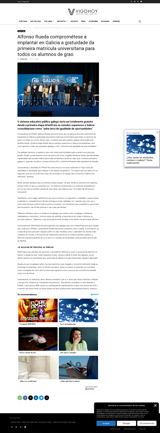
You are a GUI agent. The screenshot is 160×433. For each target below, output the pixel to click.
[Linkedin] (36, 397)
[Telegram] (41, 397)
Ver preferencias (147, 423)
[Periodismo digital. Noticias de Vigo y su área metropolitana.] (83, 12)
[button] (155, 405)
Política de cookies (115, 428)
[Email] (46, 397)
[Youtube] (141, 1)
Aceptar (106, 423)
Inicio (19, 28)
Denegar (126, 423)
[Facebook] (131, 1)
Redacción (24, 59)
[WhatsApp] (19, 397)
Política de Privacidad (130, 428)
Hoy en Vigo (27, 28)
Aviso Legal (142, 428)
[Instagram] (134, 1)
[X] (138, 1)
